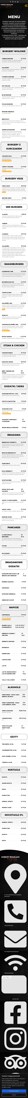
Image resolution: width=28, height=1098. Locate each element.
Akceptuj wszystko (14, 1091)
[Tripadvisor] (15, 2)
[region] (14, 1086)
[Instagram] (13, 2)
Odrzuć (14, 1095)
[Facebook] (10, 2)
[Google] (18, 2)
